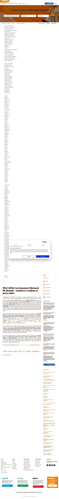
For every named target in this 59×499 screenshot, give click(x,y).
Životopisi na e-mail (38, 464)
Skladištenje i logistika (8, 52)
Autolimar (6, 190)
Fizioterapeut (7, 204)
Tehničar (6, 258)
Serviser (6, 243)
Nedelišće (6, 127)
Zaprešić (6, 180)
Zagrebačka (6, 91)
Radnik (6, 237)
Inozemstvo (6, 92)
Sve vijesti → (49, 364)
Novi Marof (6, 133)
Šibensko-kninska (7, 80)
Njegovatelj (6, 226)
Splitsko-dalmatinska (8, 83)
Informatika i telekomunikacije (9, 35)
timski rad (19, 351)
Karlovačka (6, 69)
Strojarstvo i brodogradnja (9, 53)
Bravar (6, 194)
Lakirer (6, 218)
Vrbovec (6, 173)
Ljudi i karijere (14, 464)
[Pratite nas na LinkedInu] (50, 465)
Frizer (5, 205)
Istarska (6, 67)
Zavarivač (6, 269)
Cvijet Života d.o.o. (49, 410)
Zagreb (6, 179)
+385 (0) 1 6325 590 (51, 483)
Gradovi (13, 23)
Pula (5, 147)
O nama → (52, 485)
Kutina (6, 120)
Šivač (5, 257)
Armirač (6, 187)
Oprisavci (6, 136)
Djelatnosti (3, 23)
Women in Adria (18, 317)
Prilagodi (28, 256)
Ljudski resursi (7, 38)
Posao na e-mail (26, 463)
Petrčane (6, 140)
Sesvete (6, 154)
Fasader (6, 203)
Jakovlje (6, 112)
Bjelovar (6, 98)
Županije (8, 23)
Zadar (5, 177)
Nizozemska (6, 129)
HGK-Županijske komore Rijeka (14, 320)
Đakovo (6, 108)
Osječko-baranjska (7, 76)
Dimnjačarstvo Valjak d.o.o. (47, 454)
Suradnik (6, 254)
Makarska (6, 126)
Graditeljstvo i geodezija (8, 34)
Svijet (13, 462)
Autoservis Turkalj (49, 386)
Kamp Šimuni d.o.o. (46, 407)
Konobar (6, 211)
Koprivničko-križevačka (8, 70)
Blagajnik (6, 193)
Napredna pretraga (42, 23)
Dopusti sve (43, 256)
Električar (6, 200)
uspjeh (24, 351)
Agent (5, 186)
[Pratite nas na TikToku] (55, 465)
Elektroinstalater (7, 201)
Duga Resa (6, 105)
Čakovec (6, 102)
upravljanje (15, 351)
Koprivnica (6, 116)
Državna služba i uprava (8, 28)
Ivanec (6, 111)
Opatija (6, 134)
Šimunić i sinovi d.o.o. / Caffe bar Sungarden (48, 439)
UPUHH (30, 318)
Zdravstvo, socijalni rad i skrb (9, 59)
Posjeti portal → (7, 485)
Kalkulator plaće (26, 3)
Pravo (5, 48)
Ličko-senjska (7, 73)
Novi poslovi (48, 23)
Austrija (6, 95)
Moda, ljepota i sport (8, 42)
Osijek (5, 137)
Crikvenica (6, 101)
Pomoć (2, 468)
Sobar (5, 246)
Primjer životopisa (26, 468)
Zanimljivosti (14, 467)
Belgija (6, 97)
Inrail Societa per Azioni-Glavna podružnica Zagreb (48, 446)
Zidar (5, 271)
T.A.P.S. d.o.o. (49, 373)
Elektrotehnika (7, 31)
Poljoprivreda (7, 46)
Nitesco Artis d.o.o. (47, 432)
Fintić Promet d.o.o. (48, 417)
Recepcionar (6, 239)
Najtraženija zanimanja (20, 23)
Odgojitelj (6, 228)
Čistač (5, 196)
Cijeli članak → (45, 310)
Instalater (6, 207)
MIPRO (13, 321)
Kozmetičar (6, 214)
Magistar (6, 219)
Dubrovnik (6, 104)
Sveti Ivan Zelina (7, 162)
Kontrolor (6, 212)
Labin (5, 122)
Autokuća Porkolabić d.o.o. (49, 403)
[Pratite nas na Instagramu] (52, 465)
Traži (52, 15)
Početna (6, 275)
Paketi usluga (37, 463)
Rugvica (6, 151)
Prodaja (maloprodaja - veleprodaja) (10, 49)
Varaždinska (6, 84)
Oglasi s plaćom (53, 23)
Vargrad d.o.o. (48, 390)
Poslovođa (6, 233)
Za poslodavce (11, 3)
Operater (6, 229)
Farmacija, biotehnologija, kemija (10, 32)
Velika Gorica (7, 169)
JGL (6, 318)
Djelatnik (6, 197)
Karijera (19, 3)
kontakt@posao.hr (51, 482)
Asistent (6, 189)
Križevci (6, 119)
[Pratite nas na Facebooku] (48, 465)
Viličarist (6, 262)
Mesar (5, 222)
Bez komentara (14, 468)
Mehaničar (6, 221)
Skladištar (6, 244)
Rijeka (5, 148)
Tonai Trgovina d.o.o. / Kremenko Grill (49, 380)
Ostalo (6, 45)
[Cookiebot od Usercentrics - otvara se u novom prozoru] (43, 242)
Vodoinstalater (7, 265)
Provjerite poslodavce (27, 464)
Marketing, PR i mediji (8, 41)
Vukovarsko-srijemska (8, 87)
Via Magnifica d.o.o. (48, 450)
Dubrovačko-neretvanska (8, 66)
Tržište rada (14, 463)
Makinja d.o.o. (48, 400)
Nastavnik (6, 225)
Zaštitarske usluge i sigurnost (9, 57)
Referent (6, 240)
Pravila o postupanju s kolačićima (6, 464)
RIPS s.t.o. (48, 414)
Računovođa (6, 236)
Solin (5, 158)
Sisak (5, 155)
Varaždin (6, 168)
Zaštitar (6, 268)
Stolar (5, 251)
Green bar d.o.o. (45, 397)
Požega (6, 144)
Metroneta (25, 321)
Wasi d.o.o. (46, 394)
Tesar (5, 261)
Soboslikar (6, 247)
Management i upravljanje (9, 39)
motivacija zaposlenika (35, 351)
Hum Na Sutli (7, 109)
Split (5, 159)
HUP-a (21, 318)
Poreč (5, 143)
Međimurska (6, 74)
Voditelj (6, 264)
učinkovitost (10, 351)
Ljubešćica (6, 123)
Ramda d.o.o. (45, 429)
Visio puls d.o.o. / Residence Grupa (48, 420)
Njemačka (6, 130)
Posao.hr (36, 320)
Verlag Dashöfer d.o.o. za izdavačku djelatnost (49, 425)
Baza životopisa (37, 462)
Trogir (5, 166)
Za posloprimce (4, 3)
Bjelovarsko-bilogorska (8, 63)
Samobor (6, 152)
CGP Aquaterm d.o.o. (48, 443)
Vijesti (16, 3)
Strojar (6, 253)
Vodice (6, 172)
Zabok (6, 176)
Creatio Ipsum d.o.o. (48, 376)
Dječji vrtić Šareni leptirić (49, 436)
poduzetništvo (28, 351)
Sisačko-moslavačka (8, 81)
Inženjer (6, 208)
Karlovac (6, 115)
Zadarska (6, 88)
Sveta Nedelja (7, 161)
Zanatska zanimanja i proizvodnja (10, 56)
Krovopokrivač (7, 215)
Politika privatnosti (4, 463)
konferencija (5, 351)
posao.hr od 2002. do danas (5, 467)
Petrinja (6, 141)
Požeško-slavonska (8, 77)
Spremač (6, 250)
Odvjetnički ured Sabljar (47, 383)
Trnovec (6, 165)
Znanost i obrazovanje (8, 60)
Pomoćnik (6, 232)
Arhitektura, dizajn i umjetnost (9, 27)
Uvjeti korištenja (3, 462)
